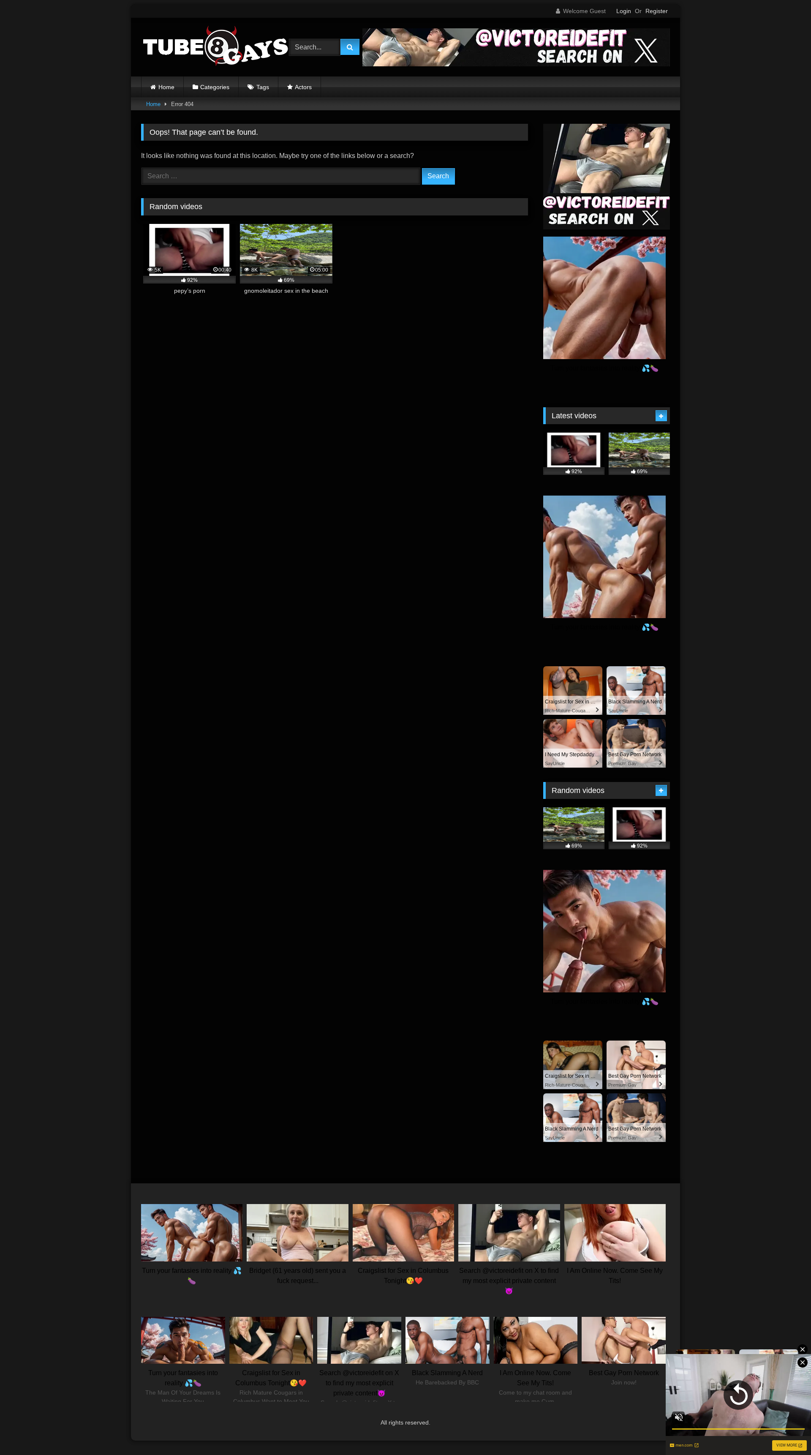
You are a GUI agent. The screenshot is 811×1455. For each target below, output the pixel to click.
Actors (303, 87)
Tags (262, 87)
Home (166, 87)
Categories (214, 87)
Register (656, 11)
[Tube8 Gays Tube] (215, 47)
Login (623, 11)
